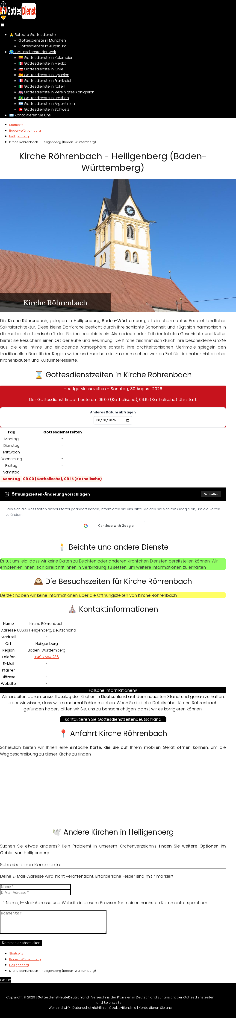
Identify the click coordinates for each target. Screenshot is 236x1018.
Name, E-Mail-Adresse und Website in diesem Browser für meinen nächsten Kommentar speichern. (107, 903)
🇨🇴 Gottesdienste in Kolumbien (46, 57)
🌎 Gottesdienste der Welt (32, 52)
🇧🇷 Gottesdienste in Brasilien (43, 98)
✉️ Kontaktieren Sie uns (30, 115)
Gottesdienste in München (42, 40)
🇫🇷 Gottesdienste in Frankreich (45, 80)
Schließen (211, 494)
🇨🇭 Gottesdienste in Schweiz (43, 109)
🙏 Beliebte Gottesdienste (32, 34)
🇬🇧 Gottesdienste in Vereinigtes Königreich (56, 92)
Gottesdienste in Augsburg (42, 46)
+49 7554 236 (46, 657)
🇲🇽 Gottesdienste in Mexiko (42, 63)
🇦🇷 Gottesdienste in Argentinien (46, 103)
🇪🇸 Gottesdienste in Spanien (43, 75)
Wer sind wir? (59, 1007)
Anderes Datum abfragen (113, 412)
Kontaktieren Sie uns (155, 1007)
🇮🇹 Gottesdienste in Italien (41, 86)
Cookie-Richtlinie (122, 1007)
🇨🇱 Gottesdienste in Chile (40, 69)
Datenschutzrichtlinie (89, 1007)
